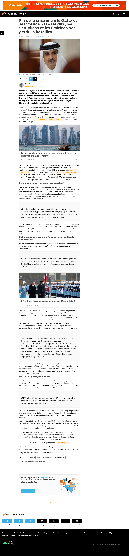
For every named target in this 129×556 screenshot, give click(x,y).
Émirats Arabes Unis (59, 457)
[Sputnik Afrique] (10, 15)
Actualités (22, 457)
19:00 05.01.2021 (24, 36)
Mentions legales (22, 533)
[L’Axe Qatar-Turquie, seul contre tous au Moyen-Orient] (49, 285)
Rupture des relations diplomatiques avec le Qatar (33, 461)
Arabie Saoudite (47, 457)
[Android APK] (8, 543)
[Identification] (114, 14)
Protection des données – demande (95, 533)
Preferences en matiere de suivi (27, 535)
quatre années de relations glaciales (48, 119)
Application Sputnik (8, 535)
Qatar (38, 457)
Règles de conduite (115, 533)
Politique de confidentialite (51, 533)
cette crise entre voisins (66, 172)
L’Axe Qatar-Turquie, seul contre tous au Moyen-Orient (48, 301)
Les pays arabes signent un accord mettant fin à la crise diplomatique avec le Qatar (49, 154)
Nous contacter (35, 533)
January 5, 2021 (63, 443)
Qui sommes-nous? (8, 533)
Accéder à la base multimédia (44, 74)
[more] (76, 160)
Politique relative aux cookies (72, 533)
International (31, 457)
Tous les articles (29, 86)
